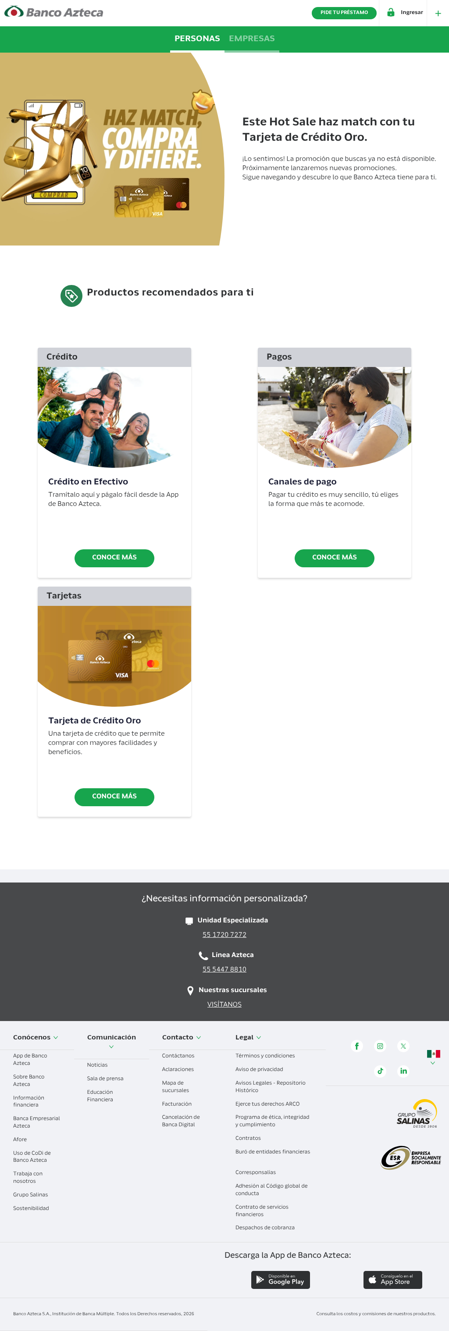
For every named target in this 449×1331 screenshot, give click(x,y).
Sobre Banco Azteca (28, 1081)
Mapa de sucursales (176, 1087)
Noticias (98, 1065)
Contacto (178, 1038)
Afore (20, 1140)
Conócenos (32, 1038)
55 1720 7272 (224, 935)
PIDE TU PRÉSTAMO (344, 13)
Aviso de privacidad (260, 1070)
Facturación (177, 1104)
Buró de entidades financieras (272, 1152)
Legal (245, 1038)
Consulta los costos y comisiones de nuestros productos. (376, 1314)
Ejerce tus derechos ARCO (268, 1104)
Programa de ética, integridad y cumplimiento (272, 1121)
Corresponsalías (256, 1173)
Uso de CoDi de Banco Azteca (32, 1157)
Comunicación (111, 1038)
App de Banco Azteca (30, 1060)
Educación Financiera (100, 1096)
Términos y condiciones (265, 1056)
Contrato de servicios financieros (262, 1211)
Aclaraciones (179, 1070)
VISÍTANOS (224, 1005)
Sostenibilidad (31, 1209)
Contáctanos (179, 1056)
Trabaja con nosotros (28, 1178)
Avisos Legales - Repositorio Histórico (270, 1087)
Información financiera (28, 1102)
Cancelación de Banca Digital (181, 1121)
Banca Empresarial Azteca (36, 1123)
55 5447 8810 (224, 970)
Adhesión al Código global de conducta (271, 1190)
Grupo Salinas (31, 1195)
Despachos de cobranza (265, 1228)
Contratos (248, 1139)
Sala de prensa (106, 1079)
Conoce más (114, 558)
